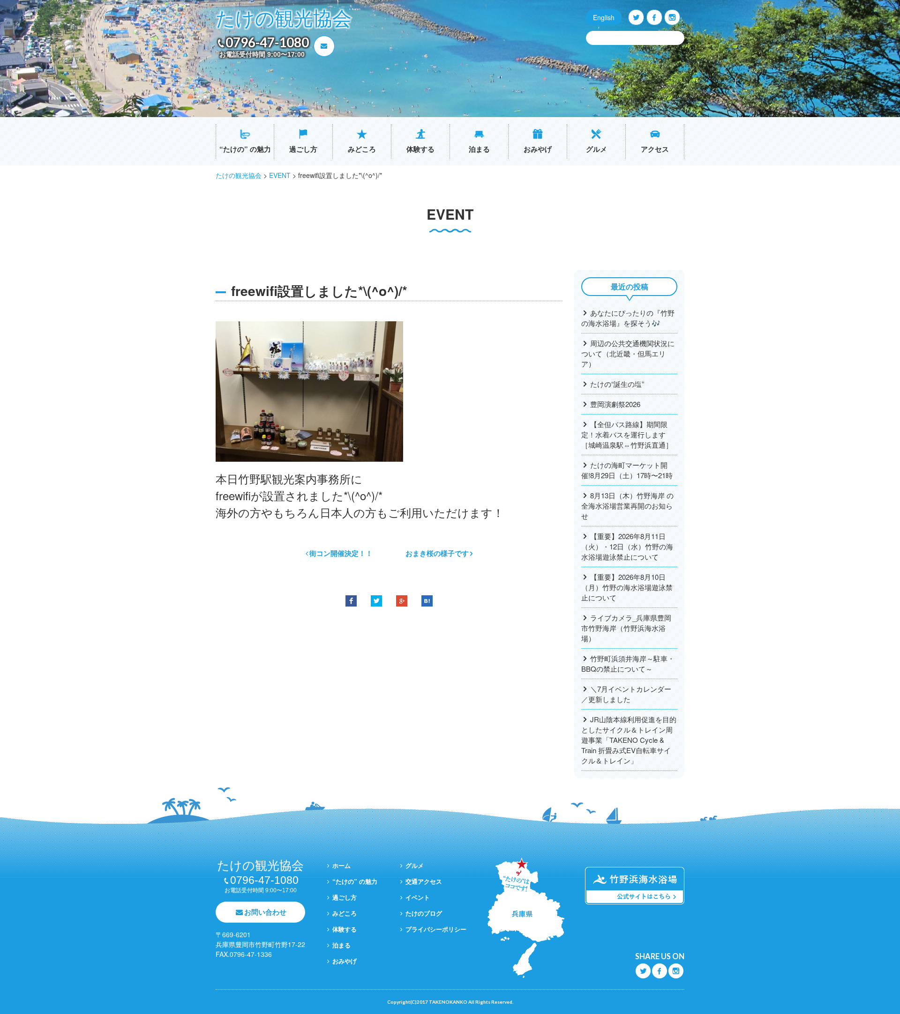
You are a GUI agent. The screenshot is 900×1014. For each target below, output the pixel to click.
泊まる (479, 149)
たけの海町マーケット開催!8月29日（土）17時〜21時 (627, 470)
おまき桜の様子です (437, 553)
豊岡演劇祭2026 (615, 404)
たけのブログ (423, 913)
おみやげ (538, 149)
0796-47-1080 (267, 42)
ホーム (341, 865)
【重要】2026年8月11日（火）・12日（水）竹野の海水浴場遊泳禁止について (627, 546)
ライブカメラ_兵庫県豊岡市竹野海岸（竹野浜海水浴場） (626, 628)
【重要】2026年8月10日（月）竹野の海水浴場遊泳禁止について (627, 587)
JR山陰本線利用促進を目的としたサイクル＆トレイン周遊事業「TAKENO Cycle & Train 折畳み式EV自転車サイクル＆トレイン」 (628, 739)
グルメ (596, 149)
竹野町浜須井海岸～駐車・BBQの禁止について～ (628, 663)
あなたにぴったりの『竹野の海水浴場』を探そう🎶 (628, 318)
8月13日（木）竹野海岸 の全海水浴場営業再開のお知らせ (627, 505)
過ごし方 (303, 149)
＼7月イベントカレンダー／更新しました (626, 694)
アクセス (655, 149)
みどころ (362, 149)
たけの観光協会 (284, 19)
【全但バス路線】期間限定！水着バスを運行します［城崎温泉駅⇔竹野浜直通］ (627, 434)
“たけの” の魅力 (245, 149)
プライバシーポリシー (435, 929)
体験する (420, 149)
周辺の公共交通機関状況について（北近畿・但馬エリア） (628, 353)
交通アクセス (423, 881)
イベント (417, 897)
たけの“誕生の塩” (617, 384)
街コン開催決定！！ (341, 553)
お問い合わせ (265, 912)
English (604, 17)
